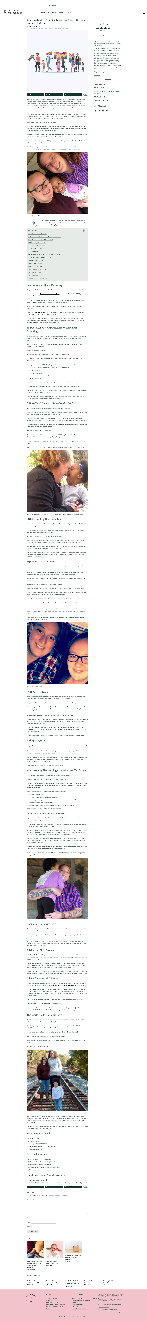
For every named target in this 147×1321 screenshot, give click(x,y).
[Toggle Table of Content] (84, 230)
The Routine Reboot (100, 84)
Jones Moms (31, 1122)
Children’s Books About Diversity (37, 278)
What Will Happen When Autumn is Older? (41, 257)
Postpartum (76, 1300)
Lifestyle (75, 1307)
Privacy (65, 1316)
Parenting (75, 1302)
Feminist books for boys (37, 1183)
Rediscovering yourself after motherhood (42, 1146)
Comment (30, 1200)
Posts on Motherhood (34, 272)
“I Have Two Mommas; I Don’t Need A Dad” (40, 240)
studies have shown (38, 312)
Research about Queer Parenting (37, 234)
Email (29, 1222)
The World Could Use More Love (37, 269)
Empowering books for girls (38, 1180)
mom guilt (40, 1141)
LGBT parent (78, 290)
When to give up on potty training (40, 1170)
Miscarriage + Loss (52, 1302)
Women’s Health (77, 1305)
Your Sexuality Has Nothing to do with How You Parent (44, 254)
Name (29, 1218)
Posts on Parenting (33, 275)
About (68, 13)
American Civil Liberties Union (49, 294)
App (47, 13)
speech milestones (45, 1164)
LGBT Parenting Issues (36, 248)
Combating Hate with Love (35, 260)
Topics (60, 13)
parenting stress (42, 1144)
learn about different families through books (62, 985)
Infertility (49, 1300)
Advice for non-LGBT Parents (36, 266)
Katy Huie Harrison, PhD (36, 26)
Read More (97, 75)
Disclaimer (61, 1316)
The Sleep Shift (99, 88)
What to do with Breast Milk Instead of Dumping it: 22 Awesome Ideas (34, 1263)
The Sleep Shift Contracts (102, 100)
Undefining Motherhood (104, 1307)
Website (29, 1226)
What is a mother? (35, 1138)
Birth (73, 1298)
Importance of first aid (36, 1167)
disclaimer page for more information (109, 1309)
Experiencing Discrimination (37, 245)
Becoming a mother (35, 1149)
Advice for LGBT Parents (35, 263)
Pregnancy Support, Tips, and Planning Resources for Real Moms (55, 1307)
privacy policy (117, 1312)
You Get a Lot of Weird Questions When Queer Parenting (44, 237)
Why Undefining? (84, 1300)
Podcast (54, 13)
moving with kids (50, 1162)
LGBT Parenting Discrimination (37, 243)
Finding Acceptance (35, 251)
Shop (43, 13)
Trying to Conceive (52, 1298)
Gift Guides (96, 1298)
